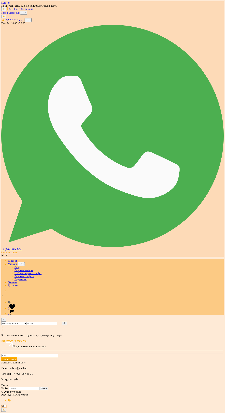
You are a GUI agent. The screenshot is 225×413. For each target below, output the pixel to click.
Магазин (13, 264)
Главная (12, 260)
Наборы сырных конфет (28, 273)
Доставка (13, 285)
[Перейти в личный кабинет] (116, 302)
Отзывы (12, 282)
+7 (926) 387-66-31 (11, 249)
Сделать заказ (9, 252)
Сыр (16, 267)
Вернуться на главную (14, 340)
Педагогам (20, 279)
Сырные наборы (23, 270)
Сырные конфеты (24, 276)
